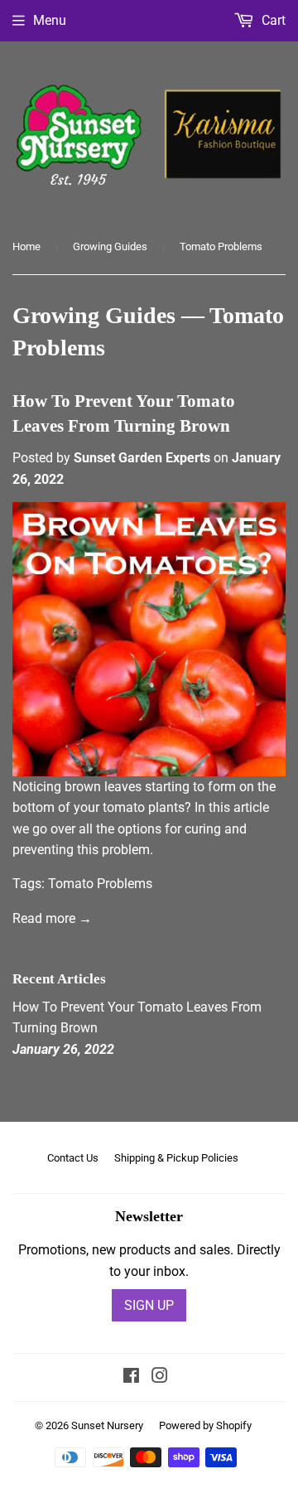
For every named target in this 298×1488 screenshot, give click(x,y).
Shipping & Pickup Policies (176, 1158)
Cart (272, 20)
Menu (49, 20)
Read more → (52, 918)
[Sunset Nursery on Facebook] (131, 1377)
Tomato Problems (100, 883)
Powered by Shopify (205, 1425)
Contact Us (73, 1158)
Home (26, 246)
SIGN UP (149, 1305)
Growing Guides (110, 246)
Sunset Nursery (107, 1425)
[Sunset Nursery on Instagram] (159, 1377)
